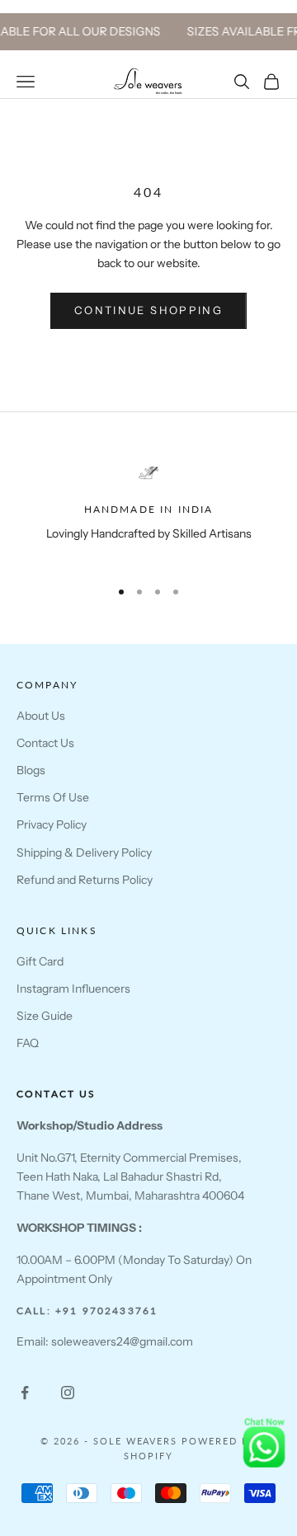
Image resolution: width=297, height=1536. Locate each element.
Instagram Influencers (73, 988)
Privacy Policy (51, 824)
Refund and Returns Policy (84, 879)
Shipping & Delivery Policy (84, 852)
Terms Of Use (52, 797)
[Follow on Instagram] (67, 1392)
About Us (40, 715)
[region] (148, 512)
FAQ (27, 1043)
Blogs (30, 770)
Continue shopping (148, 310)
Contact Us (45, 742)
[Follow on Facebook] (24, 1392)
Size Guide (44, 1015)
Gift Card (40, 961)
